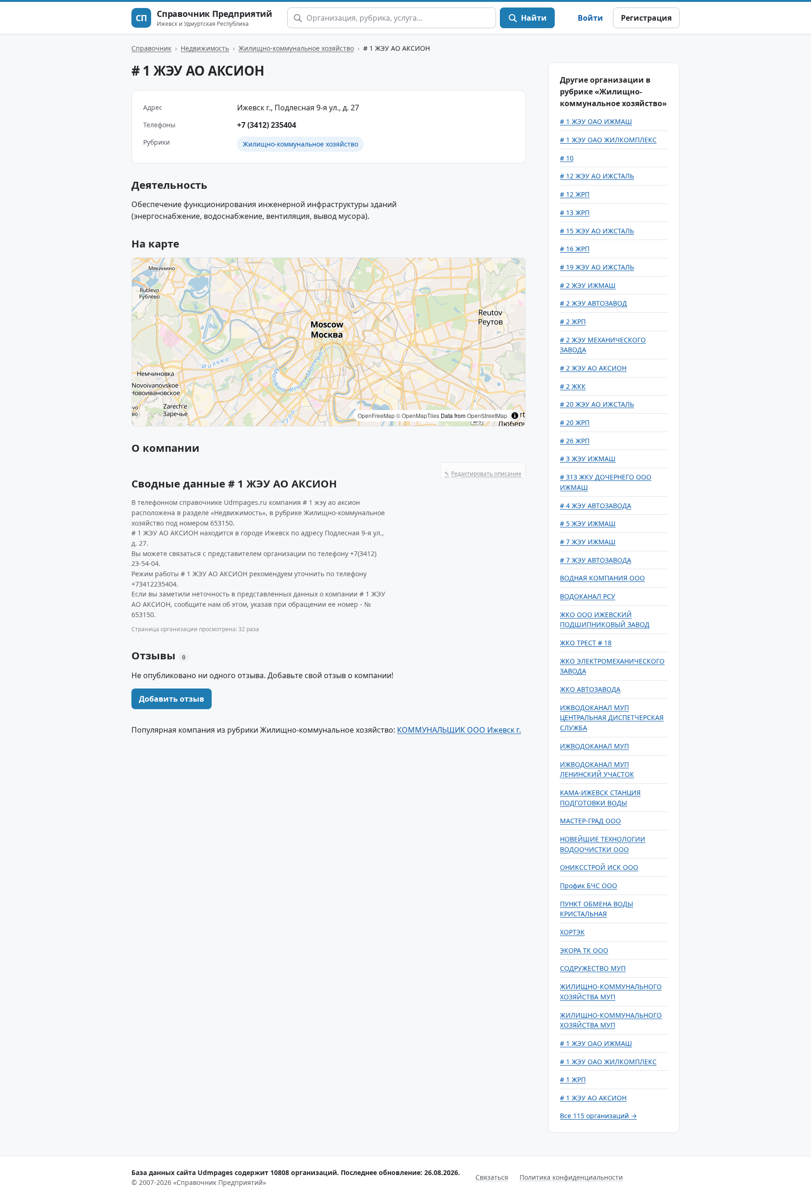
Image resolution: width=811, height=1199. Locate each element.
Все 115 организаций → (598, 1115)
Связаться (491, 1177)
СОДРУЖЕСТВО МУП (593, 968)
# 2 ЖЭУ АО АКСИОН (593, 368)
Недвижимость (205, 48)
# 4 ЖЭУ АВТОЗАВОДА (595, 505)
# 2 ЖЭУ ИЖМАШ (588, 285)
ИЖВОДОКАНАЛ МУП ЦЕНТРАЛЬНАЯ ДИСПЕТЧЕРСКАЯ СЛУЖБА (612, 717)
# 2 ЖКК (573, 386)
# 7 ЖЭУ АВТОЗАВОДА (595, 560)
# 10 (567, 158)
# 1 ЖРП (573, 1079)
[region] (328, 342)
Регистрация (646, 18)
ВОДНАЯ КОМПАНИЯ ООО (602, 577)
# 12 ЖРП (574, 194)
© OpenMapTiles (417, 415)
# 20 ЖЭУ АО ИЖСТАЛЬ (597, 404)
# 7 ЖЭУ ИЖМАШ (588, 541)
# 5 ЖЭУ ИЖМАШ (588, 523)
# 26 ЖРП (574, 440)
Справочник (151, 48)
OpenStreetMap (487, 415)
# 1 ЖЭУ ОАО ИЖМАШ (596, 121)
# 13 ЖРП (574, 212)
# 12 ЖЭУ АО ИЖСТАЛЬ (597, 175)
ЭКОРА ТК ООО (584, 950)
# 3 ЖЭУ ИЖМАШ (588, 458)
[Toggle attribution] (514, 415)
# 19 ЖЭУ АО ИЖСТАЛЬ (597, 267)
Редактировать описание (482, 474)
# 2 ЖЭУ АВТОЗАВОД (593, 303)
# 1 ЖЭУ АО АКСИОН (593, 1097)
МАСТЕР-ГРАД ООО (590, 820)
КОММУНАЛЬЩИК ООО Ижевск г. (459, 730)
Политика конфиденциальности (571, 1177)
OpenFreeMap (376, 415)
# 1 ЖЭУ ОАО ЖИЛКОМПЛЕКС (608, 139)
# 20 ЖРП (574, 422)
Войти (590, 18)
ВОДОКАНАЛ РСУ (587, 596)
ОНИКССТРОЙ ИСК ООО (599, 867)
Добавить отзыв (171, 699)
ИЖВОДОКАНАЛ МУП (594, 746)
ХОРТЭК (572, 932)
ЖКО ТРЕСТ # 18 (586, 642)
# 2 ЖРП (573, 321)
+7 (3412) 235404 (266, 125)
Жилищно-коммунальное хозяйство (296, 48)
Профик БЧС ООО (588, 885)
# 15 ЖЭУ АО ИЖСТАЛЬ (597, 230)
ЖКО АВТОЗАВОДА (590, 689)
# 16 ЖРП (574, 248)
